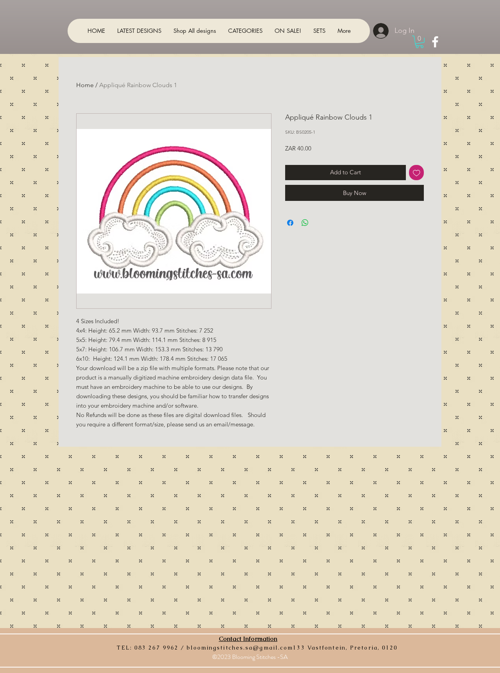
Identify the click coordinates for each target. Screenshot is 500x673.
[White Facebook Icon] (435, 41)
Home (85, 85)
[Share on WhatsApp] (305, 222)
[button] (419, 42)
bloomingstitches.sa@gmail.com (240, 647)
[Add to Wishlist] (416, 172)
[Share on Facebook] (290, 222)
